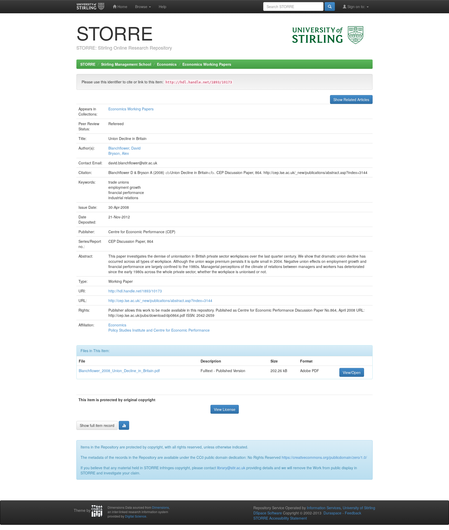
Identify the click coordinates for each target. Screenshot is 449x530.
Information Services (324, 507)
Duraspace (332, 512)
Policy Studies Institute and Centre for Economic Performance (159, 330)
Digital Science (135, 516)
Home (121, 6)
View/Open (352, 372)
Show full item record (97, 425)
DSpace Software (267, 512)
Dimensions (160, 507)
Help (162, 6)
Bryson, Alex (118, 153)
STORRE (87, 64)
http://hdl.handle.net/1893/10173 (135, 290)
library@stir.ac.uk (231, 467)
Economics (167, 64)
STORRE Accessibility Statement (280, 518)
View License (224, 409)
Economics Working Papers (206, 64)
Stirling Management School (126, 64)
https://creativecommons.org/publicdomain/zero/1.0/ (324, 457)
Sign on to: (356, 6)
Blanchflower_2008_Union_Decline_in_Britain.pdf (119, 370)
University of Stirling (359, 507)
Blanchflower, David (124, 148)
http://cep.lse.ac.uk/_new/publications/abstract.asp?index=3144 (160, 300)
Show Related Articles (351, 99)
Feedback (353, 512)
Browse (141, 6)
